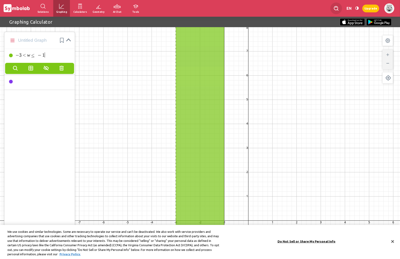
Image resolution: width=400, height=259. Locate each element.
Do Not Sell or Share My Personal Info (307, 241)
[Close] (393, 242)
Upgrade (370, 8)
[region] (200, 242)
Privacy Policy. (70, 254)
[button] (62, 40)
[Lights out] (357, 8)
